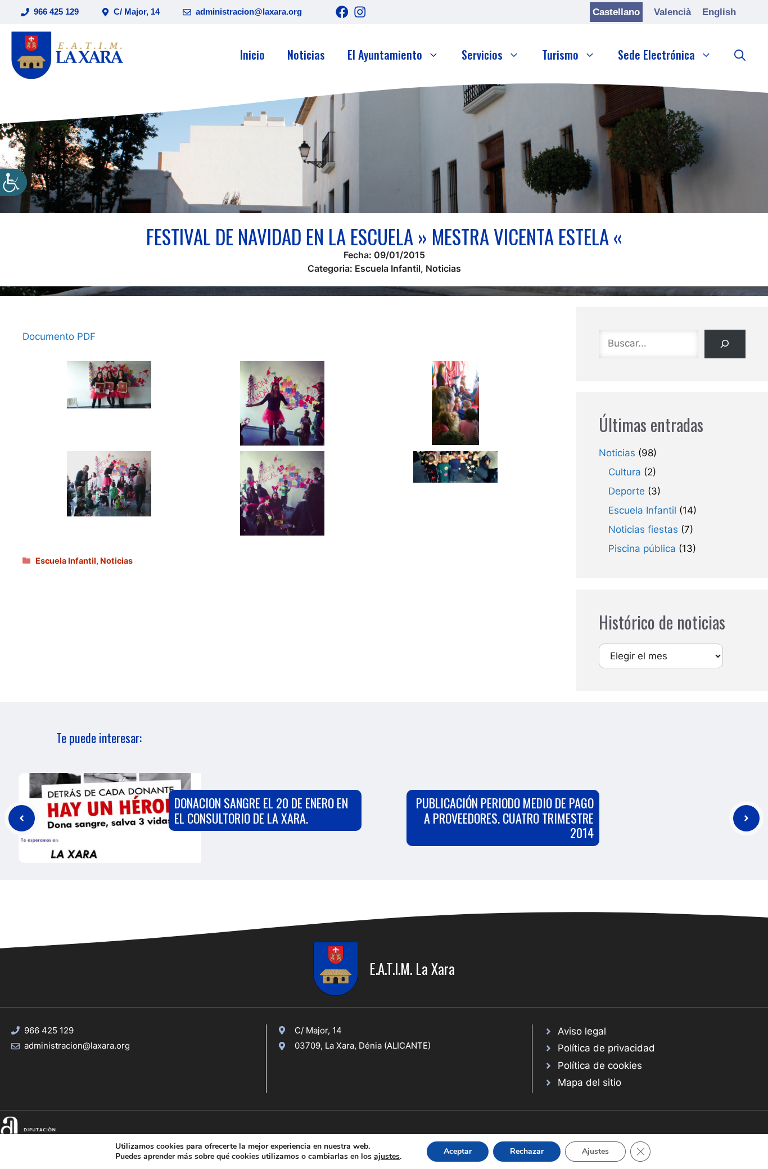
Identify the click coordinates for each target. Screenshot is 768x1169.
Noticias (306, 54)
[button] (740, 54)
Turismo (560, 54)
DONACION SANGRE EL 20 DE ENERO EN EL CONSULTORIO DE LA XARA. (261, 810)
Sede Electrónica (656, 54)
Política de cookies (600, 1065)
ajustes (387, 1157)
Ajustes (595, 1151)
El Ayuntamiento (384, 54)
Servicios (482, 54)
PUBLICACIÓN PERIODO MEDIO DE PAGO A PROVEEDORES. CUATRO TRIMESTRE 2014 (505, 818)
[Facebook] (342, 12)
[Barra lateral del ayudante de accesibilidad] (13, 182)
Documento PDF (59, 336)
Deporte (626, 491)
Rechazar (527, 1151)
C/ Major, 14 (137, 11)
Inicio (252, 54)
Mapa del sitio (589, 1082)
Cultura (624, 472)
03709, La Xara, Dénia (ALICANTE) (363, 1045)
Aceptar (458, 1151)
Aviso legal (582, 1031)
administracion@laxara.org (249, 11)
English (719, 12)
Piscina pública (642, 548)
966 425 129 (56, 11)
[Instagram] (360, 12)
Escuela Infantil (388, 268)
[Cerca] (725, 344)
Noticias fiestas (643, 529)
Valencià (672, 12)
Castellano (616, 12)
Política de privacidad (606, 1048)
